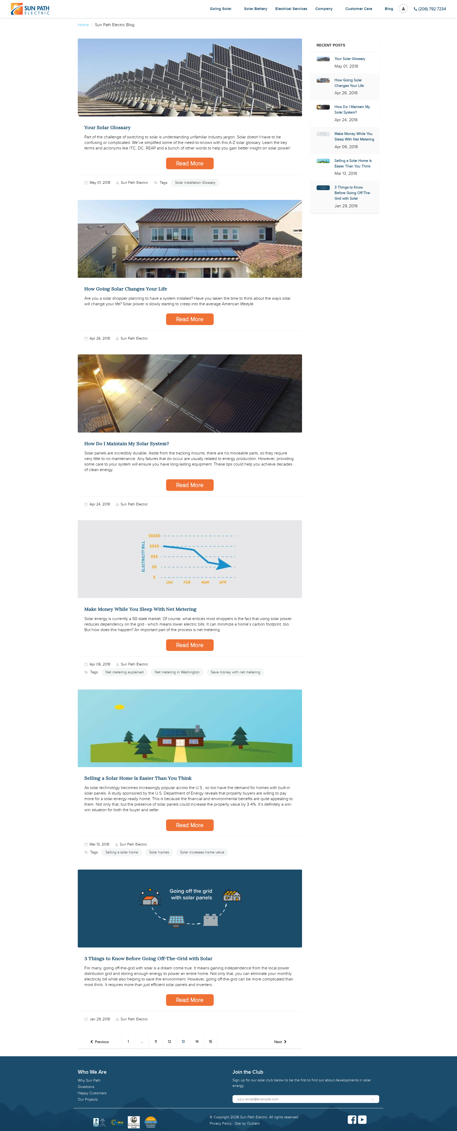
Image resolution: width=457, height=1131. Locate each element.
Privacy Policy (221, 1123)
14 (197, 1041)
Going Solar (220, 9)
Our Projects (88, 1099)
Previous (102, 1042)
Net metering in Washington (177, 672)
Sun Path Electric (253, 1117)
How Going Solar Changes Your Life (349, 83)
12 (169, 1041)
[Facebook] (352, 1119)
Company (324, 9)
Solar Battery (255, 9)
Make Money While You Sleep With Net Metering (354, 137)
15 (210, 1041)
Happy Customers (92, 1093)
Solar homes (159, 852)
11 (156, 1041)
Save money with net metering (235, 672)
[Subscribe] (372, 1099)
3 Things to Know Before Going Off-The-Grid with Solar (353, 193)
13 (183, 1041)
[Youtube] (362, 1119)
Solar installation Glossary (195, 182)
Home (83, 24)
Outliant (253, 1123)
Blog (389, 9)
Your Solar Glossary (350, 59)
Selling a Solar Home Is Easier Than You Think (353, 163)
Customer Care (358, 9)
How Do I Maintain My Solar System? (352, 110)
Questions (86, 1087)
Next (278, 1042)
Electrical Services (291, 9)
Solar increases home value (202, 852)
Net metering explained (125, 672)
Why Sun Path (89, 1080)
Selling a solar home (122, 852)
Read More (189, 163)
